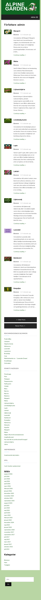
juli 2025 (6, 505)
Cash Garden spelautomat (12, 466)
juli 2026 (6, 476)
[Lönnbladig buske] (8, 120)
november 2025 (9, 496)
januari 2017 (8, 544)
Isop (5, 356)
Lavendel (17, 230)
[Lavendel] (8, 230)
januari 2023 (8, 527)
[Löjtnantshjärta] (8, 90)
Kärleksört (18, 258)
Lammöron (7, 351)
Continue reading (20, 55)
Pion (5, 376)
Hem (5, 562)
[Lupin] (8, 146)
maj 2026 (7, 481)
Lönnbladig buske (20, 120)
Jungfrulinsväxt (9, 437)
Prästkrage (7, 374)
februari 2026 (8, 488)
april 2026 (7, 483)
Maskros (6, 396)
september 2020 (9, 530)
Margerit (17, 31)
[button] (34, 17)
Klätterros (7, 346)
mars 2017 (7, 542)
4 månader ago (26, 149)
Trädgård (7, 565)
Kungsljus (17, 288)
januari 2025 (8, 520)
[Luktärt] (8, 172)
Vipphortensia (8, 344)
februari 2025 (8, 517)
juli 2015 (6, 549)
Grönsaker (7, 363)
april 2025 (7, 513)
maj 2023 (7, 525)
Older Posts (21, 319)
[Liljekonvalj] (8, 200)
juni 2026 (7, 479)
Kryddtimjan (8, 361)
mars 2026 (7, 486)
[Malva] (8, 62)
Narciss (6, 391)
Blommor (16, 34)
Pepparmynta (8, 381)
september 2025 (9, 500)
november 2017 (9, 532)
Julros (6, 444)
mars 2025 (7, 515)
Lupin (16, 146)
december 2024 (9, 522)
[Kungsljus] (8, 289)
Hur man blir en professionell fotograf (15, 439)
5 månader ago (26, 261)
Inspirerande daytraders (11, 455)
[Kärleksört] (8, 259)
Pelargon (7, 379)
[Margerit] (8, 32)
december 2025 (9, 493)
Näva (5, 388)
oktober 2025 (8, 498)
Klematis (7, 425)
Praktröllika (7, 339)
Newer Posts (19, 326)
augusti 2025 (8, 503)
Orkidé (6, 386)
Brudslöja (7, 353)
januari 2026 (8, 491)
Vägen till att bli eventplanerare (14, 434)
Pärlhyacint (7, 384)
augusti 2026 (8, 474)
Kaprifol (6, 427)
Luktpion (7, 341)
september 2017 (9, 534)
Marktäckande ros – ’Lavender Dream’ (15, 358)
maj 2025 (7, 510)
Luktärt (16, 171)
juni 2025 (7, 508)
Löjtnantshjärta (19, 89)
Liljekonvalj (18, 199)
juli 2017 (6, 537)
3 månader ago (26, 34)
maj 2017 (7, 539)
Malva (16, 61)
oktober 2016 (8, 546)
